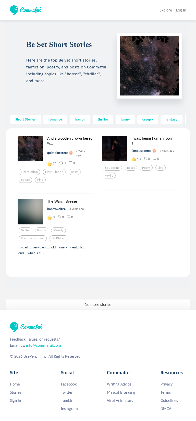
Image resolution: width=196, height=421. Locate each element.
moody (58, 230)
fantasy (171, 119)
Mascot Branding (121, 392)
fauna (41, 230)
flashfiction (29, 172)
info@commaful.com (43, 345)
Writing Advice (119, 384)
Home (15, 384)
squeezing (112, 168)
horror (80, 119)
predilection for (32, 238)
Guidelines (169, 400)
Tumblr (67, 400)
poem (146, 168)
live (160, 168)
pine (40, 180)
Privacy (167, 384)
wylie (109, 175)
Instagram (69, 408)
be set (25, 180)
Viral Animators (120, 400)
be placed (59, 238)
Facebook (69, 384)
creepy (147, 119)
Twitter (67, 392)
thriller (103, 119)
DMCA (166, 408)
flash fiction (54, 172)
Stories (15, 392)
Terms (166, 392)
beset (75, 172)
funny (125, 119)
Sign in (15, 400)
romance (55, 119)
